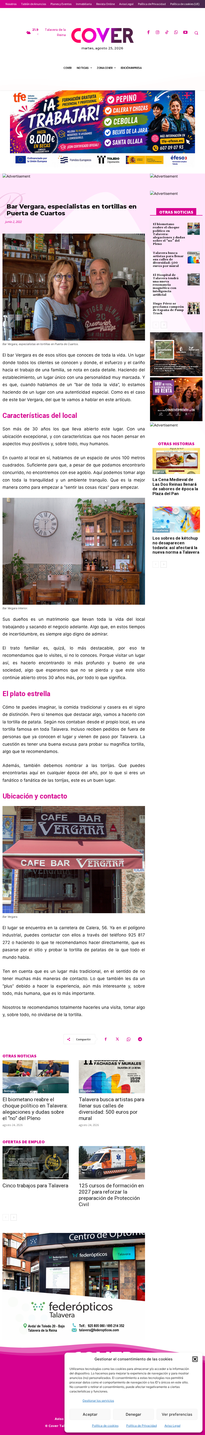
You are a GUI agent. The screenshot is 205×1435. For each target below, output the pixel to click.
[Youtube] (185, 32)
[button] (195, 1359)
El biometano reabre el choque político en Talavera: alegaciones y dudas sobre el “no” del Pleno (35, 1108)
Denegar (133, 1414)
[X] (117, 1039)
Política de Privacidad (141, 1425)
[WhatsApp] (176, 32)
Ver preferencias (177, 1414)
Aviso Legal (172, 1425)
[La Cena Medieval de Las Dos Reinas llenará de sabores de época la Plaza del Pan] (176, 461)
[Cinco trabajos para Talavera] (35, 1162)
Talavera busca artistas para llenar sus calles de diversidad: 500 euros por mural (111, 1108)
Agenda (159, 471)
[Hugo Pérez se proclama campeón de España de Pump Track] (194, 308)
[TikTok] (167, 32)
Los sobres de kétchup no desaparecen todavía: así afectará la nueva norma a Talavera (175, 545)
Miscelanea (87, 1091)
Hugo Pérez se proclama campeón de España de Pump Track (168, 308)
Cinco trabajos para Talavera (35, 1186)
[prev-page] (5, 1217)
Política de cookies (105, 1425)
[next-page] (13, 1217)
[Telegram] (140, 1039)
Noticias (9, 1091)
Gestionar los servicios (98, 1400)
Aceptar (90, 1414)
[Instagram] (157, 32)
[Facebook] (148, 32)
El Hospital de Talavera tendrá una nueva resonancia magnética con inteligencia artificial (165, 285)
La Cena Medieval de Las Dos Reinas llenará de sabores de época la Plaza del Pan (175, 486)
